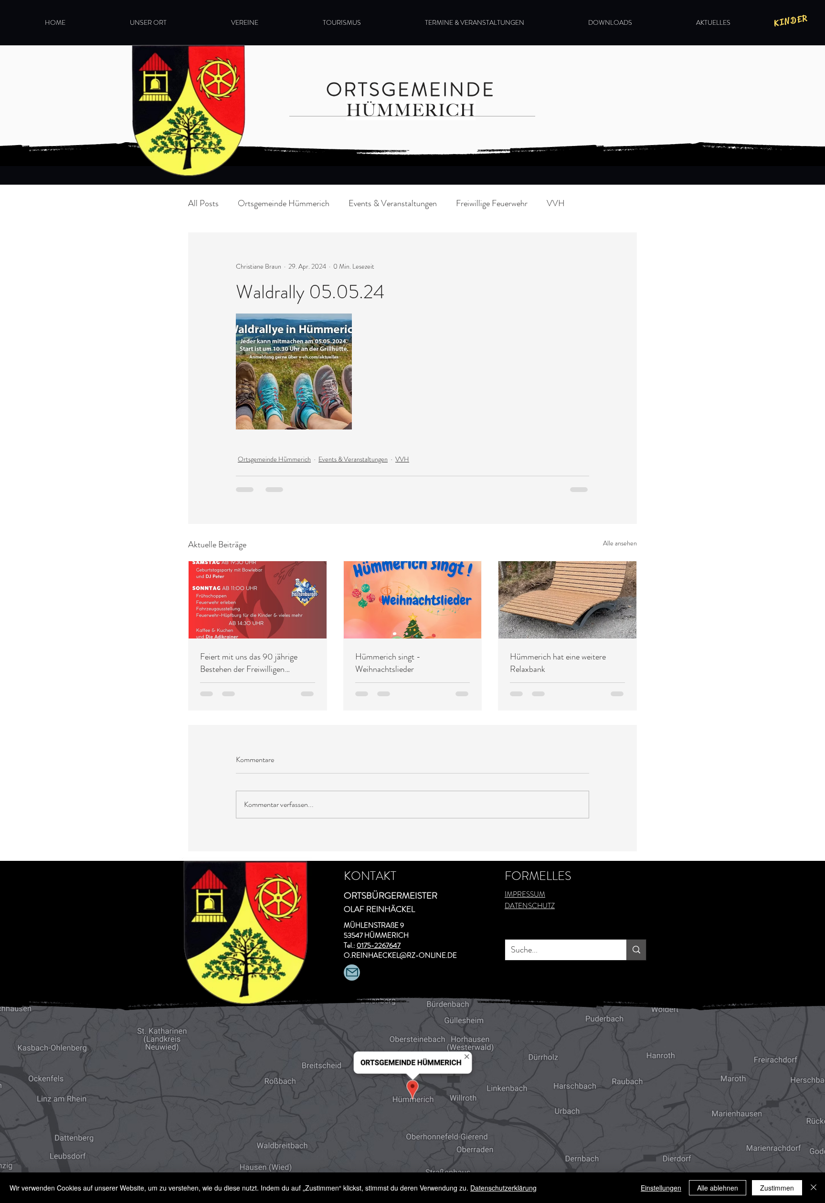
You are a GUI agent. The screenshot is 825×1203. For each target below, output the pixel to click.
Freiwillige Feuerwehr (492, 203)
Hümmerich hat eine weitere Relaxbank (558, 662)
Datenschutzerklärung (503, 1188)
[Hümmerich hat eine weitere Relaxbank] (567, 599)
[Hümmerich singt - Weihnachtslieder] (413, 599)
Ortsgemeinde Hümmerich (283, 203)
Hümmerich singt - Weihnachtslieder (388, 662)
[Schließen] (813, 1187)
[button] (173, 22)
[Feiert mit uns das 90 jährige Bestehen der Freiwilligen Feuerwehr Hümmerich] (258, 599)
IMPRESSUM (525, 894)
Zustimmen (777, 1188)
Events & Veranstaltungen (393, 203)
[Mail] (352, 972)
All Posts (203, 203)
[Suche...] (636, 950)
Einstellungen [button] (661, 1188)
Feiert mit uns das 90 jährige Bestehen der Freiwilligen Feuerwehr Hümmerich (248, 662)
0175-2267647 (379, 945)
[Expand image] (294, 371)
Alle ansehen (620, 543)
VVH (556, 203)
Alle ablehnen (717, 1188)
